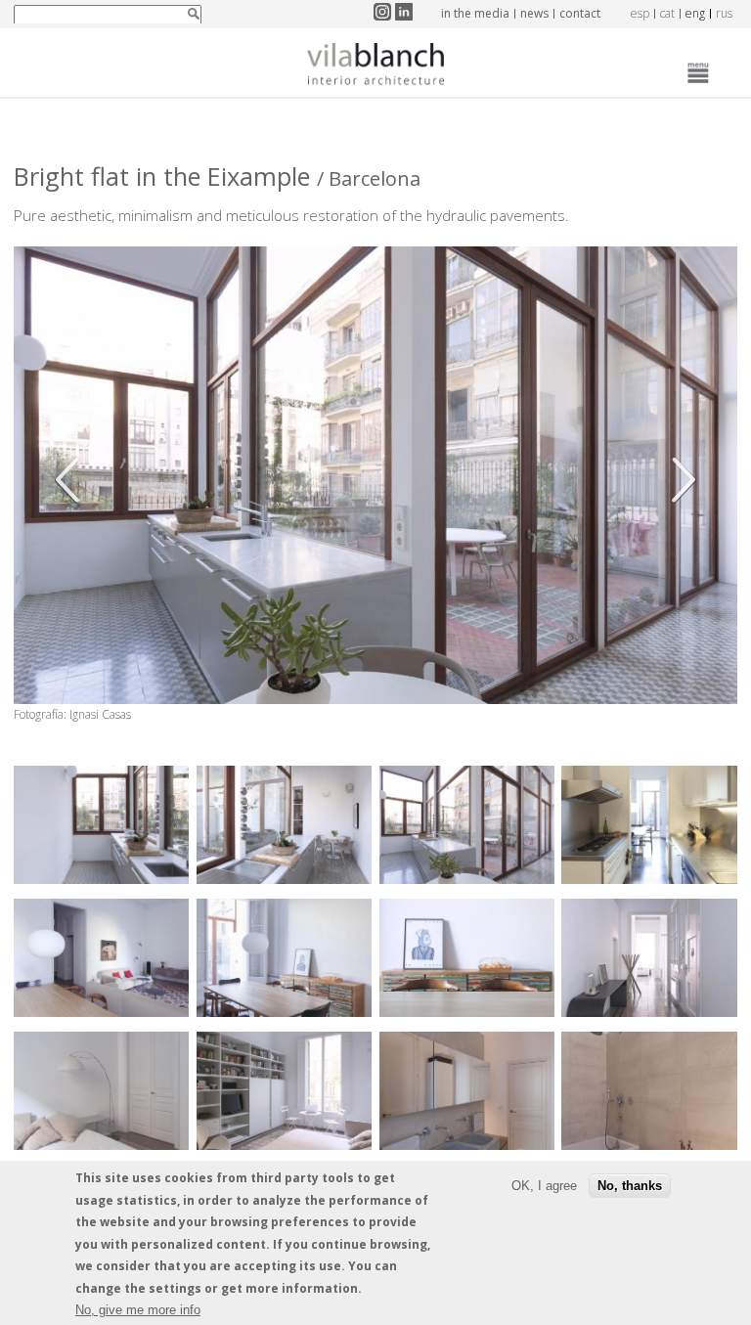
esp (640, 13)
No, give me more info (137, 1310)
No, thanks (629, 1185)
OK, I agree (544, 1185)
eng (695, 13)
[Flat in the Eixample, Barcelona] (101, 878)
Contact (579, 13)
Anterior (72, 480)
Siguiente (678, 480)
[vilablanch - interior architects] (375, 67)
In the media (475, 13)
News (534, 13)
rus (724, 13)
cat (667, 13)
